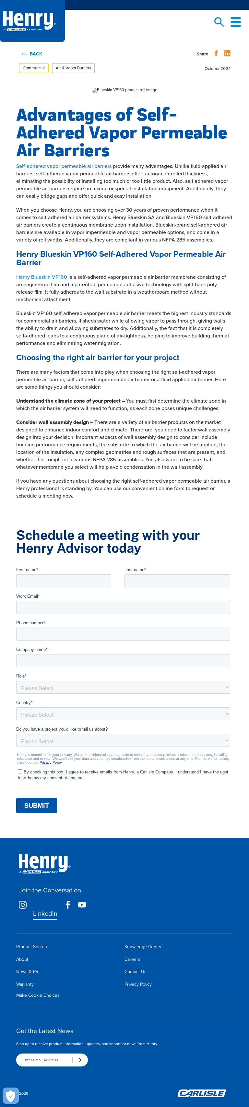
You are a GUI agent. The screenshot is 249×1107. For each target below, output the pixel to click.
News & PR (27, 971)
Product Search (31, 946)
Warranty (25, 984)
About (22, 959)
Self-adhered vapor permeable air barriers (64, 166)
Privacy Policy (138, 984)
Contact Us (135, 971)
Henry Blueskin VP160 (41, 277)
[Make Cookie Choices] (11, 1096)
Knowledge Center (143, 946)
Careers (132, 959)
